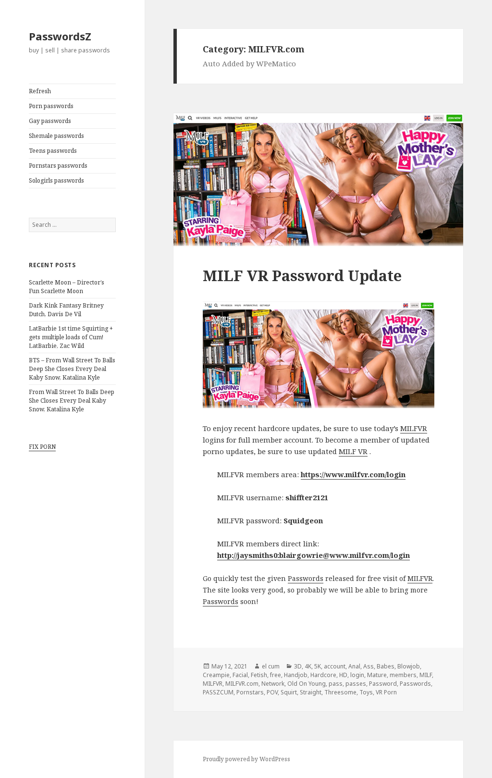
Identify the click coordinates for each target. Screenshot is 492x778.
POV (272, 692)
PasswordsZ (60, 36)
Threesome (340, 692)
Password (383, 683)
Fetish (259, 675)
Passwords (305, 578)
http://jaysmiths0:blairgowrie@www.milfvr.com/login (313, 555)
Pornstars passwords (58, 165)
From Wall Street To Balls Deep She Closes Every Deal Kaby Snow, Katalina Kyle (71, 400)
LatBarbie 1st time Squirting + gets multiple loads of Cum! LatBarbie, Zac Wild (71, 337)
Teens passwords (53, 151)
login (357, 675)
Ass (368, 666)
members (403, 675)
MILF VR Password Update (302, 275)
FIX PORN (42, 447)
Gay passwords (50, 121)
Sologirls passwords (56, 180)
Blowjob (408, 666)
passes (355, 683)
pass (336, 683)
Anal (354, 666)
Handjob (296, 675)
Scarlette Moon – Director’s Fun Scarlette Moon (66, 286)
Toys (366, 692)
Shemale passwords (56, 136)
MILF (425, 675)
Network (272, 683)
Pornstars (250, 692)
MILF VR (353, 451)
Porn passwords (51, 106)
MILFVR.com (241, 683)
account (334, 666)
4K (308, 666)
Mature (377, 675)
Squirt (289, 692)
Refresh (40, 91)
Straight (310, 692)
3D (298, 666)
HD (343, 675)
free (275, 675)
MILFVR (413, 428)
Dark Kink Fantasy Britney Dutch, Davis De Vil (66, 309)
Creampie (216, 675)
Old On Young (306, 683)
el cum (271, 666)
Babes (385, 666)
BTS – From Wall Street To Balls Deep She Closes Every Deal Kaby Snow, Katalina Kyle (72, 369)
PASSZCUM (218, 692)
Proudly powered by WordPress (246, 759)
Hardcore (323, 675)
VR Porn (386, 692)
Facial (240, 675)
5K (317, 666)
